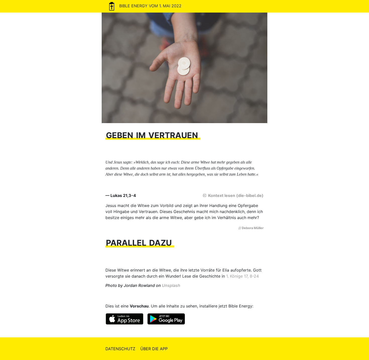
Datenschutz (120, 348)
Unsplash (171, 285)
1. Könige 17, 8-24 (242, 276)
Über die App (154, 348)
